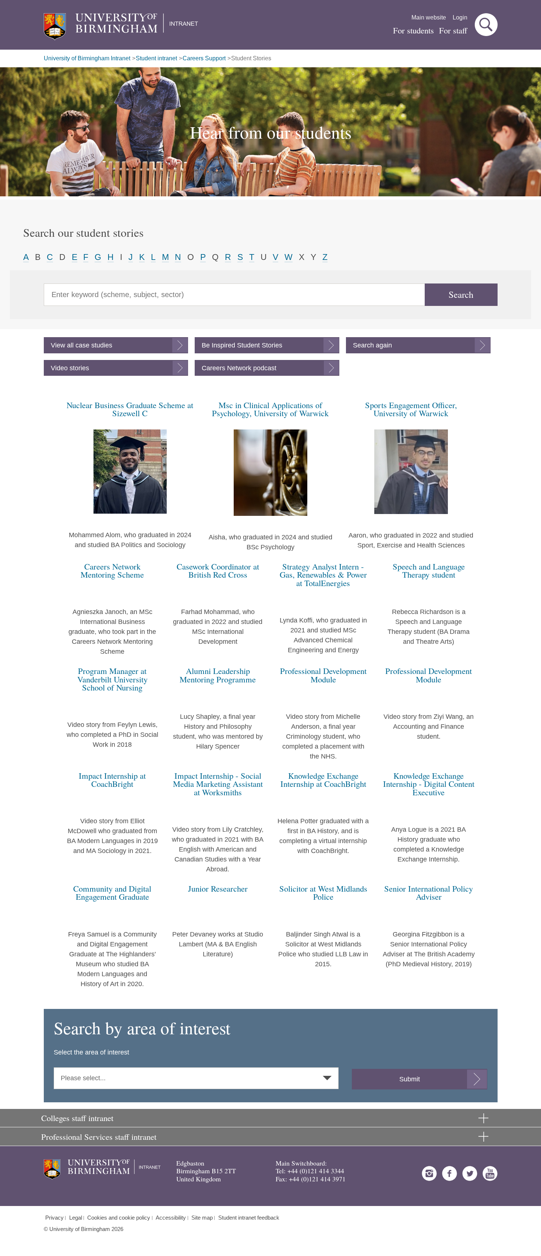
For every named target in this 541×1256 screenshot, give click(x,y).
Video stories (70, 368)
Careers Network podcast (239, 368)
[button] (486, 24)
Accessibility (171, 1218)
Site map (202, 1218)
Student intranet (156, 58)
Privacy (54, 1218)
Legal (75, 1218)
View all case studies (81, 345)
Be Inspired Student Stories (242, 345)
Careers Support (204, 58)
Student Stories (251, 58)
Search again (372, 345)
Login (460, 17)
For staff (453, 30)
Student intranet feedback (248, 1218)
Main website (428, 17)
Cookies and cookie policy (118, 1218)
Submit (409, 1079)
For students (413, 30)
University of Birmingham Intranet (87, 58)
